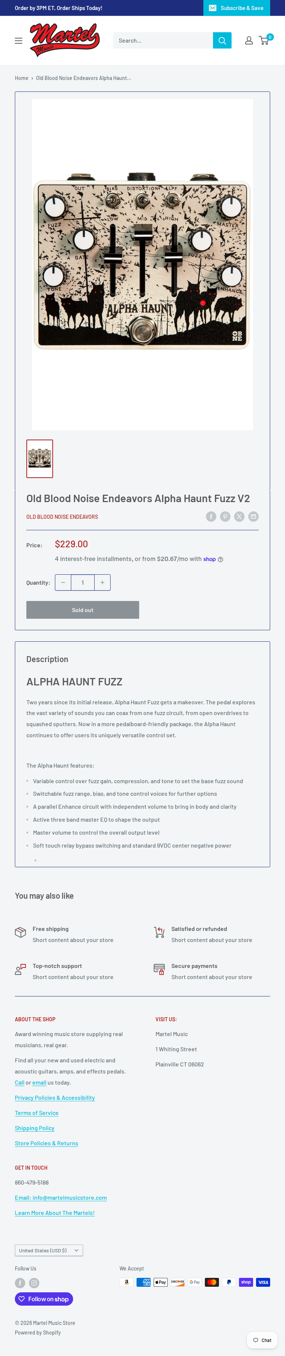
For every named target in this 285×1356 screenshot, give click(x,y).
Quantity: (38, 582)
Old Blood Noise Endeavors (62, 517)
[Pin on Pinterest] (225, 516)
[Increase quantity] (102, 582)
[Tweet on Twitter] (239, 516)
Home (22, 78)
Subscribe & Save (242, 7)
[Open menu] (18, 41)
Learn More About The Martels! (55, 1212)
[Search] (222, 40)
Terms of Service (37, 1112)
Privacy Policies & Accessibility (55, 1097)
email (39, 1082)
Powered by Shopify (38, 1332)
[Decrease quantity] (63, 582)
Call (19, 1082)
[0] (264, 40)
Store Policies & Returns (46, 1142)
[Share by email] (253, 516)
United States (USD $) (42, 1250)
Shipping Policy (35, 1127)
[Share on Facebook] (211, 516)
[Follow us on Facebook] (20, 1283)
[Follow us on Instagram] (34, 1283)
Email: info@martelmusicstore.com (61, 1197)
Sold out (83, 609)
